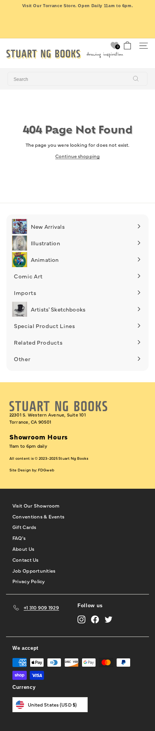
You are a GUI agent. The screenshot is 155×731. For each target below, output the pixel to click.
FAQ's (19, 537)
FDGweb (46, 470)
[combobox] (77, 79)
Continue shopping (77, 155)
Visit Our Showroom (36, 505)
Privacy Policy (28, 581)
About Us (23, 548)
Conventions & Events (38, 516)
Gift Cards (24, 526)
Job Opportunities (33, 570)
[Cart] (127, 46)
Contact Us (25, 559)
